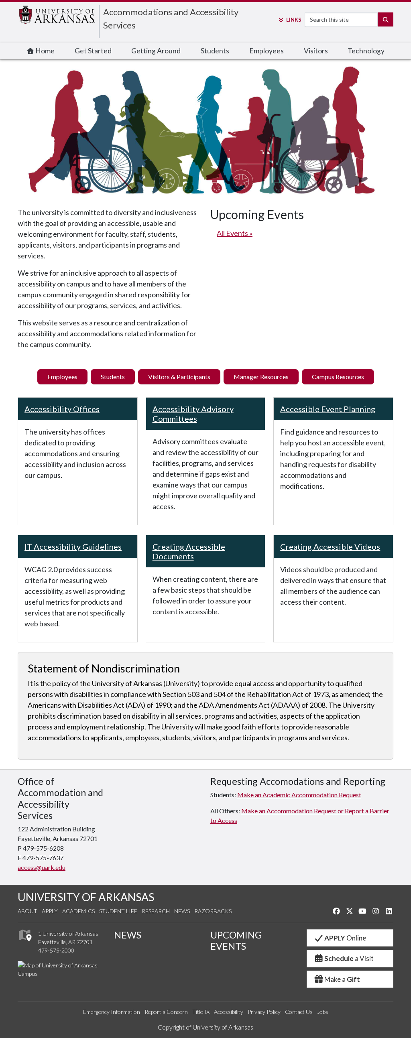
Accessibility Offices (62, 409)
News (182, 911)
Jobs (322, 1011)
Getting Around (156, 51)
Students (215, 51)
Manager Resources (261, 376)
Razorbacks (213, 911)
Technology (366, 51)
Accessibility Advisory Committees (193, 413)
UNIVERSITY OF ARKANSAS (86, 897)
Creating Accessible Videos (330, 546)
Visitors (316, 51)
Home (44, 51)
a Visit (349, 958)
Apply (50, 911)
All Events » (234, 233)
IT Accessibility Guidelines (73, 546)
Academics (78, 911)
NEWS (127, 934)
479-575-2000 (56, 950)
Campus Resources (338, 376)
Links (293, 19)
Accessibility (228, 1011)
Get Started (93, 51)
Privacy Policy (264, 1011)
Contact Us (299, 1011)
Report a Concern (166, 1011)
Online (345, 938)
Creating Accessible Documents (189, 551)
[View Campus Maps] (25, 943)
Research (156, 911)
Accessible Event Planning (327, 409)
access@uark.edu (41, 867)
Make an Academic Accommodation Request (299, 794)
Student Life (118, 911)
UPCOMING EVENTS (236, 940)
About (27, 911)
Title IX (201, 1011)
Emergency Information (111, 1011)
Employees (266, 51)
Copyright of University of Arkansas (205, 1027)
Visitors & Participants (179, 376)
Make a (342, 979)
